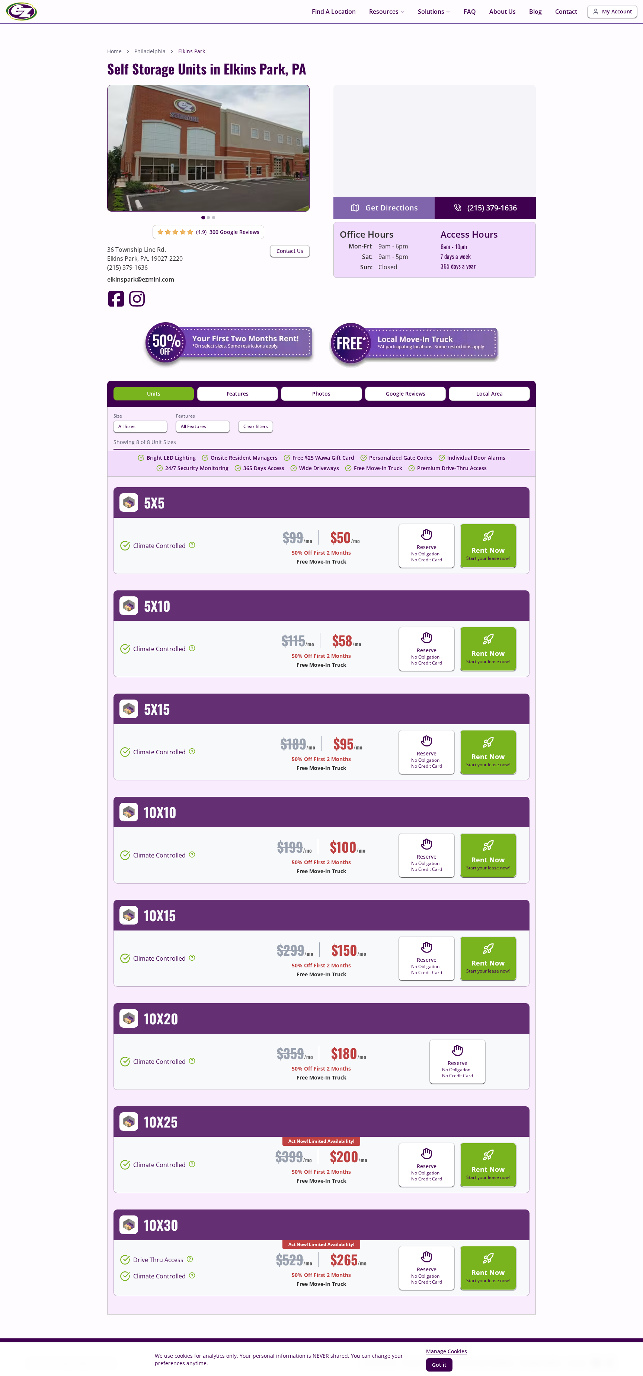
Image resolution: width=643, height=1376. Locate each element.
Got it (439, 1364)
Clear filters (255, 426)
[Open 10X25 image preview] (128, 1121)
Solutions (431, 11)
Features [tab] (238, 393)
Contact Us (289, 250)
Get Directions (391, 208)
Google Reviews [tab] (405, 393)
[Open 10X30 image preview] (128, 1224)
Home (114, 51)
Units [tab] (153, 393)
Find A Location (334, 11)
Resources (384, 11)
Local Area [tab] (489, 393)
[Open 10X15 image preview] (128, 915)
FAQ (470, 11)
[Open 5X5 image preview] (128, 502)
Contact (566, 11)
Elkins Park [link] (191, 51)
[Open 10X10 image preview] (128, 812)
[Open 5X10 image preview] (128, 605)
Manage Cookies (446, 1351)
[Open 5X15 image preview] (128, 709)
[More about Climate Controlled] (192, 545)
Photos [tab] (321, 393)
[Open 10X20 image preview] (128, 1018)
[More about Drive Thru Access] (189, 1259)
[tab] (203, 217)
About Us (502, 11)
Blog (535, 11)
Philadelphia (150, 51)
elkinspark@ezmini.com (140, 279)
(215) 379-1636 (127, 267)
